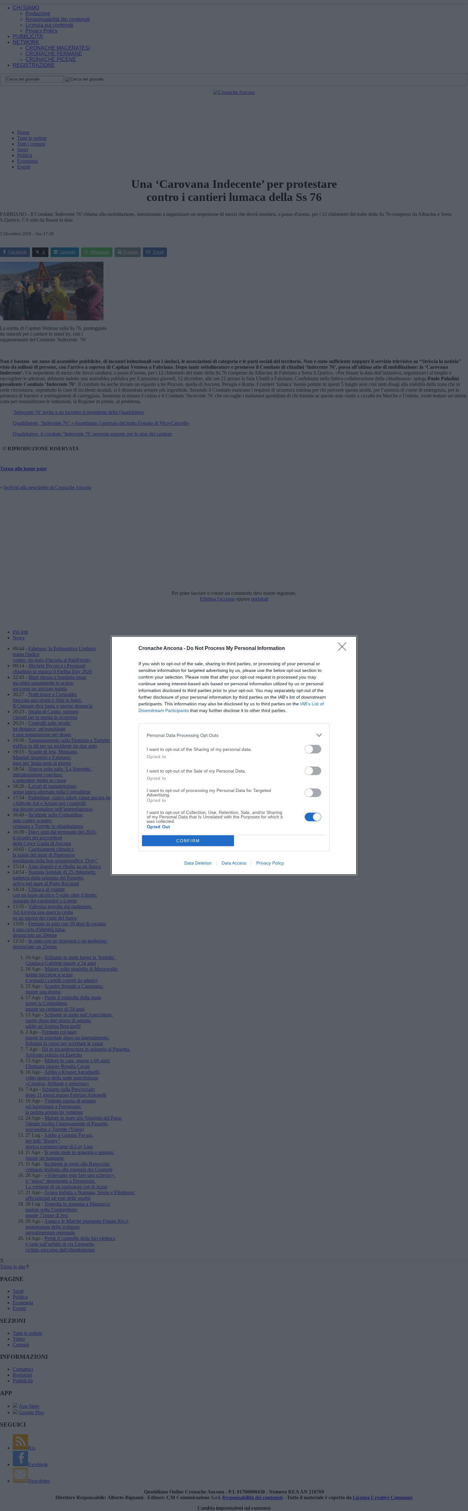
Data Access (234, 863)
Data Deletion (198, 863)
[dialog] (234, 755)
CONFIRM (188, 840)
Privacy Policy (270, 863)
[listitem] (234, 735)
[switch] (313, 749)
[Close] (344, 649)
